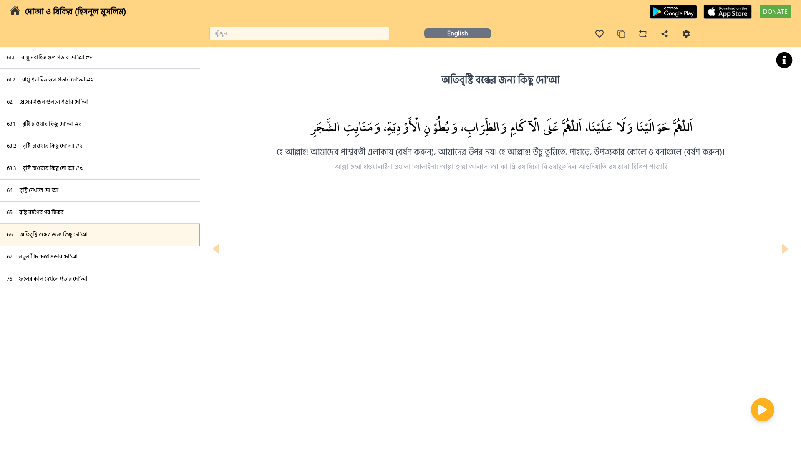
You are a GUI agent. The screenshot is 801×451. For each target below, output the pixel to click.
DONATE (775, 11)
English (457, 33)
